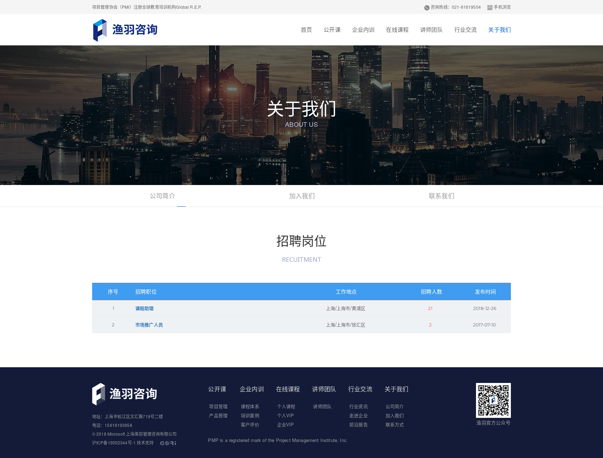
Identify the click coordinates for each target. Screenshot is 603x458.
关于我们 (499, 29)
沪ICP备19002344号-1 (114, 442)
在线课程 (397, 29)
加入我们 (302, 195)
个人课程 (286, 406)
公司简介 (162, 195)
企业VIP (285, 424)
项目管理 (218, 406)
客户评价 (250, 424)
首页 (306, 29)
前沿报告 (358, 424)
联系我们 (441, 195)
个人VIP (285, 415)
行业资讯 (358, 406)
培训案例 (250, 415)
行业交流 (465, 29)
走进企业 (358, 415)
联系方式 (395, 424)
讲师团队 (431, 29)
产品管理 (218, 415)
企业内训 (363, 29)
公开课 (331, 29)
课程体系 (250, 406)
